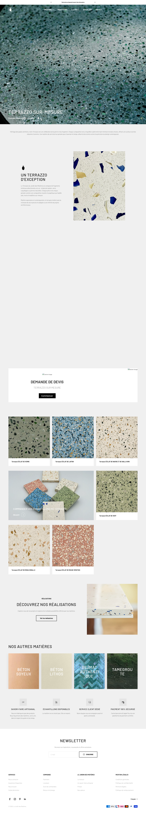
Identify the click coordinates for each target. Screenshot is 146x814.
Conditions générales (122, 779)
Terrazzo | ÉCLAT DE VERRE (20, 462)
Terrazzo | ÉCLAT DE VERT (107, 516)
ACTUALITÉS (87, 10)
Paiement (46, 779)
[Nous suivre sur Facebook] (9, 799)
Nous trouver (12, 787)
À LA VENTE (75, 10)
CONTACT (99, 10)
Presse (79, 787)
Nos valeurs (81, 790)
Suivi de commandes (49, 787)
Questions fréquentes (15, 783)
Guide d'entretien (13, 790)
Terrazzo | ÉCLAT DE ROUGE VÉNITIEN (67, 570)
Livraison (46, 783)
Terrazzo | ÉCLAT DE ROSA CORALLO (23, 570)
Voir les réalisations (46, 618)
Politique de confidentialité (124, 783)
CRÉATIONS (48, 10)
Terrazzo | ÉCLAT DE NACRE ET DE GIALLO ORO (114, 462)
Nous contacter (13, 779)
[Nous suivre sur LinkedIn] (25, 799)
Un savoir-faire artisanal (85, 783)
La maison (80, 779)
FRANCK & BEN (62, 10)
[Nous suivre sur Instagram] (15, 799)
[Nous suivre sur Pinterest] (20, 799)
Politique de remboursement (125, 790)
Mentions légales (121, 787)
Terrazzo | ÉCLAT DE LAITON (64, 462)
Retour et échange (49, 790)
